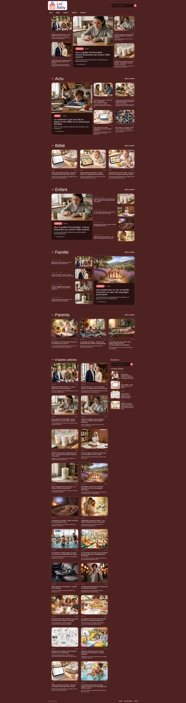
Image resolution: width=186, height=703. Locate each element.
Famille (54, 32)
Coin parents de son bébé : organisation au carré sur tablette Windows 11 (103, 129)
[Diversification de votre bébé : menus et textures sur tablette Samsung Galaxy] (121, 159)
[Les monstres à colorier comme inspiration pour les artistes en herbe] (115, 395)
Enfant (79, 49)
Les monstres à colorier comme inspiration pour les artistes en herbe (126, 396)
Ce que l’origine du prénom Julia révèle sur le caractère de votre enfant (104, 212)
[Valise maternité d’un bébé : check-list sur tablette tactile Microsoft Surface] (64, 159)
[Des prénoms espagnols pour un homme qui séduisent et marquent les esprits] (115, 375)
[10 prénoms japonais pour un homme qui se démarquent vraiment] (94, 572)
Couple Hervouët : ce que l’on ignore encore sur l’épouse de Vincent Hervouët (61, 62)
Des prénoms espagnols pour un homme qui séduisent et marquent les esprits (127, 376)
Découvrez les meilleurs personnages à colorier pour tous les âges (64, 651)
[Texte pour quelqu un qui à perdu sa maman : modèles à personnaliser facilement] (124, 23)
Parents (62, 315)
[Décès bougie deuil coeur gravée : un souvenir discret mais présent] (83, 299)
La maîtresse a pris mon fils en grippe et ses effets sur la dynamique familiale (72, 121)
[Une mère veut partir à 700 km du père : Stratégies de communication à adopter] (103, 89)
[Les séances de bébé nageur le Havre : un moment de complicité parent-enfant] (65, 538)
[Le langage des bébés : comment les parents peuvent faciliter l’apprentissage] (93, 328)
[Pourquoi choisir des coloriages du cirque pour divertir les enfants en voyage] (65, 604)
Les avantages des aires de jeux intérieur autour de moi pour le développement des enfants (94, 554)
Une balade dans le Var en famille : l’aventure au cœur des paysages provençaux (113, 292)
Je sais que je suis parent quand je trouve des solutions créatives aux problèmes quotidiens (125, 102)
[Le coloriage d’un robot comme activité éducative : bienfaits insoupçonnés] (94, 604)
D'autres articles (66, 359)
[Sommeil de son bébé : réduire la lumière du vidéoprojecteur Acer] (125, 223)
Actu (59, 78)
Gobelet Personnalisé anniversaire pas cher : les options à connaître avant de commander (123, 63)
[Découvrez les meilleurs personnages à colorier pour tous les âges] (65, 637)
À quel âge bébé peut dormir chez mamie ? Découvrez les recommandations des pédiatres (120, 343)
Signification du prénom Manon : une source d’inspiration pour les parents (103, 237)
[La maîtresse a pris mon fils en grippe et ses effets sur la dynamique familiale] (72, 98)
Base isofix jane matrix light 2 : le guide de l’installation (64, 587)
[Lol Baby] (57, 5)
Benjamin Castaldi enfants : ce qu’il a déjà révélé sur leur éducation (61, 35)
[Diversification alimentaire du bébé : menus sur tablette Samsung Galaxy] (93, 159)
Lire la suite (129, 78)
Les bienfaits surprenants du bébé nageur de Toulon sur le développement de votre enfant (94, 686)
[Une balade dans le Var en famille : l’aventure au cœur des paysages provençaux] (114, 269)
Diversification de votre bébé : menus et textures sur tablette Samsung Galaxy (121, 173)
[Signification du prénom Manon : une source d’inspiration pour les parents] (125, 236)
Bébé (60, 145)
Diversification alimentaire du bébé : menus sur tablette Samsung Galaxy (92, 173)
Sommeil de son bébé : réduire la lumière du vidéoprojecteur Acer (105, 225)
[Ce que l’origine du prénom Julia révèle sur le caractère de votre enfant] (125, 211)
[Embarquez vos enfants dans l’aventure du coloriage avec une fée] (64, 328)
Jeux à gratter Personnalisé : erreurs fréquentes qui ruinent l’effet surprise (92, 54)
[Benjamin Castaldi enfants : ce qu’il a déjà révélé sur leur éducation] (62, 23)
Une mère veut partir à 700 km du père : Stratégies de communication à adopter (103, 102)
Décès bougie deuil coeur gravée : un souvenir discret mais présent (62, 300)
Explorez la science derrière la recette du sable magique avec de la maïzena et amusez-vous (127, 406)
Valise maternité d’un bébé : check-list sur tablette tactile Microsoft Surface (64, 173)
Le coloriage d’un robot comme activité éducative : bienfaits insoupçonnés (93, 619)
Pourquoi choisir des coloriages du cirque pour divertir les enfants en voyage (65, 619)
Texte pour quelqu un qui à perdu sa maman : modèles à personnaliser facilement (124, 36)
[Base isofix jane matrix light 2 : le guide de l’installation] (65, 572)
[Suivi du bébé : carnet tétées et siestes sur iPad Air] (115, 385)
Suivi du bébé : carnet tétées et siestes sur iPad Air (127, 386)
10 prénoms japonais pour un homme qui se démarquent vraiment (94, 587)
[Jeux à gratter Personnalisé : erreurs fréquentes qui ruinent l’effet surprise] (93, 31)
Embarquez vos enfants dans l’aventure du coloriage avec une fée (64, 342)
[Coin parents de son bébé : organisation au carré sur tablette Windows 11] (103, 117)
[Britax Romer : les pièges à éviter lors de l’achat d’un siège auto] (125, 117)
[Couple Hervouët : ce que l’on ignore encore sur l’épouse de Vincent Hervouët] (62, 49)
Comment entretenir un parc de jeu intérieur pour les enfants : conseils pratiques (92, 652)
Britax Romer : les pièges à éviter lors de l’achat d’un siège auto (125, 128)
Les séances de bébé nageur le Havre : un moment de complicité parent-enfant (64, 553)
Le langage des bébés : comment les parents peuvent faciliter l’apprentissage (93, 342)
